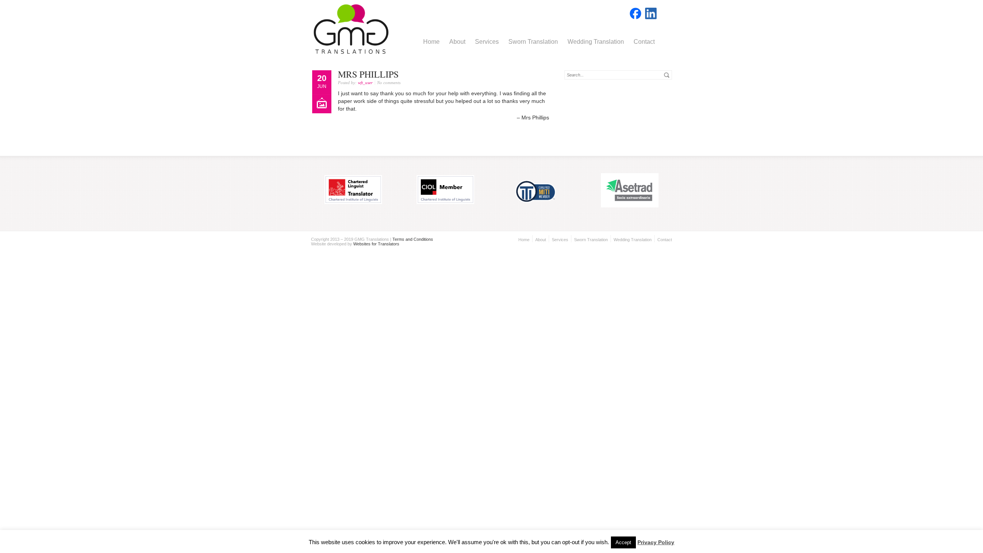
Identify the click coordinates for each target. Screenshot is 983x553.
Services (487, 41)
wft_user (365, 82)
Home (431, 41)
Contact (644, 41)
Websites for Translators (376, 244)
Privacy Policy (655, 542)
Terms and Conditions (412, 239)
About (457, 41)
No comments (388, 82)
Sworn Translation (533, 41)
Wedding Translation (596, 41)
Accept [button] (623, 542)
